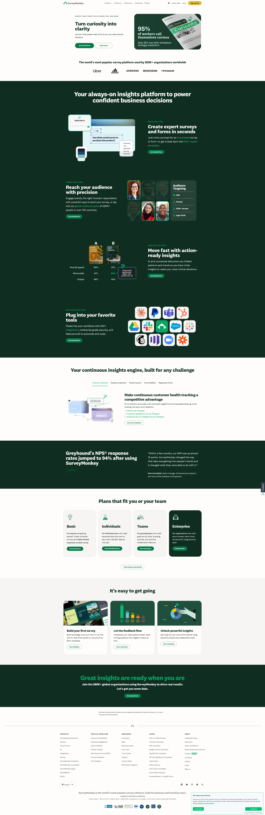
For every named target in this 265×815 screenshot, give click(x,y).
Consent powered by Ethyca (252, 813)
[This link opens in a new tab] (181, 784)
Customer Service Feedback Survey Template (145, 417)
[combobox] (67, 784)
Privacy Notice (198, 803)
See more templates (134, 423)
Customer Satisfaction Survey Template (143, 414)
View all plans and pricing (132, 567)
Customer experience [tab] (100, 383)
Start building (74, 647)
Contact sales (180, 548)
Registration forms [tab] (166, 383)
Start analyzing (168, 644)
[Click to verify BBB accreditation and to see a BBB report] (108, 807)
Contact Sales (175, 3)
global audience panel (87, 206)
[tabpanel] (132, 408)
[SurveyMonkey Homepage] (73, 3)
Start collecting (121, 647)
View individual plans (112, 548)
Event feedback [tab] (150, 383)
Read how (71, 470)
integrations (72, 329)
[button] (262, 489)
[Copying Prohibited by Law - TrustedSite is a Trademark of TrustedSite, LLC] (128, 807)
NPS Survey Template (136, 411)
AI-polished (183, 137)
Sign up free (195, 3)
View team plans (145, 548)
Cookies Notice (208, 803)
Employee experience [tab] (118, 383)
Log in (184, 3)
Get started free (84, 45)
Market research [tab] (135, 383)
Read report (104, 45)
